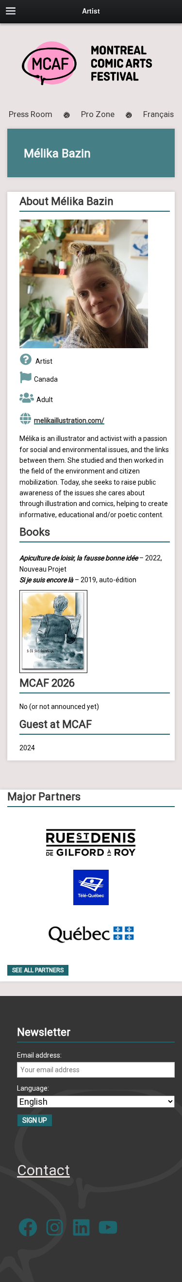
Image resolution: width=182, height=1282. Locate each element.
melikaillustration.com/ (69, 420)
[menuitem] (158, 114)
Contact (43, 1170)
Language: (33, 1088)
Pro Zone (98, 114)
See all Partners (38, 970)
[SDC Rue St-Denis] (91, 842)
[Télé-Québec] (91, 887)
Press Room (30, 114)
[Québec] (91, 932)
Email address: (39, 1055)
